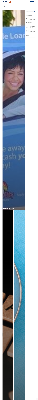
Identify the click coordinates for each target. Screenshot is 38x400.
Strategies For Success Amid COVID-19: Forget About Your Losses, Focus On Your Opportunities (30, 31)
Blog (3, 207)
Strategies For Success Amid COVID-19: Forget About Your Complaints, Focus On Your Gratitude (30, 17)
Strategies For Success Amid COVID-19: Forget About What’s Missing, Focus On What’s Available (30, 19)
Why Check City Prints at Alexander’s (29, 15)
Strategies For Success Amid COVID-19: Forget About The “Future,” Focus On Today (30, 27)
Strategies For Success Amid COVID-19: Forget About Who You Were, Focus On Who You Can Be (30, 24)
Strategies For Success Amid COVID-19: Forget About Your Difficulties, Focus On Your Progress (30, 29)
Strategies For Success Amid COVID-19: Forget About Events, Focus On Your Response (30, 22)
